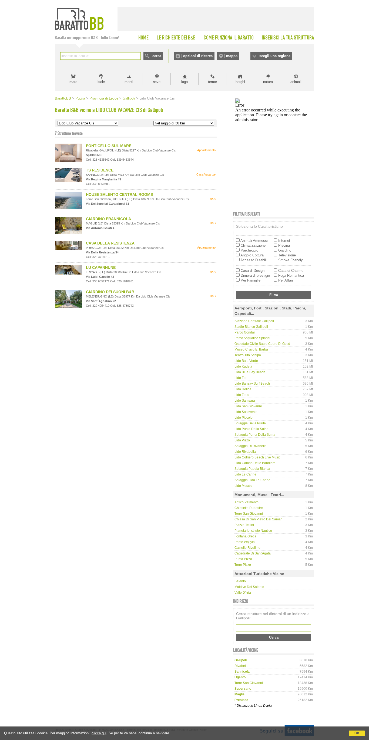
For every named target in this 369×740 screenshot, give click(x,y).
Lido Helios (242, 389)
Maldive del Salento (249, 587)
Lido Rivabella (245, 452)
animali (295, 82)
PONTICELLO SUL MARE (108, 146)
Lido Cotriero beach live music (257, 457)
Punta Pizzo (243, 559)
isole (101, 82)
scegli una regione (274, 56)
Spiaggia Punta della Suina (254, 435)
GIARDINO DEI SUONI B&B (110, 292)
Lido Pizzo (242, 440)
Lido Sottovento (245, 412)
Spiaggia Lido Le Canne (252, 480)
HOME (143, 37)
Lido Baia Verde (246, 361)
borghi (240, 82)
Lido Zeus (241, 395)
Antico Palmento (246, 502)
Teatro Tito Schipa (247, 355)
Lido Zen (240, 378)
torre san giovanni (248, 683)
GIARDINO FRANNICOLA (108, 219)
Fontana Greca (245, 536)
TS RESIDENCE (99, 170)
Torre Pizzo (242, 565)
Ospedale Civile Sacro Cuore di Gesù (262, 344)
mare (73, 82)
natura (268, 82)
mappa (231, 56)
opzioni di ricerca (198, 56)
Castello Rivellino (247, 548)
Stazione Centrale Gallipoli (254, 321)
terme (212, 82)
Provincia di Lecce (103, 98)
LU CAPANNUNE (101, 267)
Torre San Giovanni (248, 514)
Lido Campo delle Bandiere (255, 463)
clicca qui (99, 733)
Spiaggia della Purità (250, 423)
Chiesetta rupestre (248, 508)
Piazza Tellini (244, 525)
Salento (240, 581)
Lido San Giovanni (248, 406)
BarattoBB (63, 98)
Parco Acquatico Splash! (252, 338)
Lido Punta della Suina (251, 429)
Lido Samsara (244, 400)
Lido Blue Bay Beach (249, 372)
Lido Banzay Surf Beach (252, 383)
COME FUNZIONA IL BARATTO (229, 37)
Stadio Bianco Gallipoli (251, 327)
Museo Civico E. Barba (251, 349)
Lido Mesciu (243, 486)
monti (129, 82)
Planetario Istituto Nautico (253, 531)
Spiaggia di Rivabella (250, 446)
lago (184, 82)
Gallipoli (129, 98)
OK (357, 733)
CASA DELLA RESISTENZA (110, 243)
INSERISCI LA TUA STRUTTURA (288, 37)
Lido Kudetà (243, 366)
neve (156, 82)
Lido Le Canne (245, 474)
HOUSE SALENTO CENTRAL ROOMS (119, 194)
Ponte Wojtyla (244, 542)
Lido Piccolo (243, 417)
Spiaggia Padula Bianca (252, 469)
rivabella (241, 666)
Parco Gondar (244, 332)
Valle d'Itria (242, 592)
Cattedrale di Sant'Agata (252, 553)
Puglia (80, 98)
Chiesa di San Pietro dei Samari (258, 519)
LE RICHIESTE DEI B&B (176, 37)
